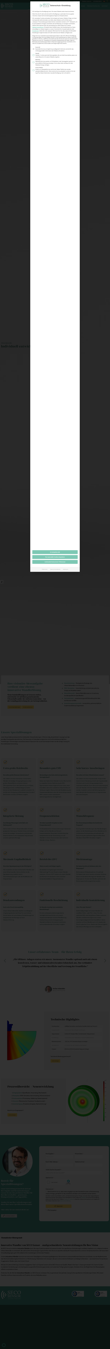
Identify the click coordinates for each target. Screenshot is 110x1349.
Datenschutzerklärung (38, 27)
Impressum (65, 569)
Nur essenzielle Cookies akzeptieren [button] (55, 557)
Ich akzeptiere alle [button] (55, 552)
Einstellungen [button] (35, 31)
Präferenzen (44, 569)
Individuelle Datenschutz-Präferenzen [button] (55, 562)
